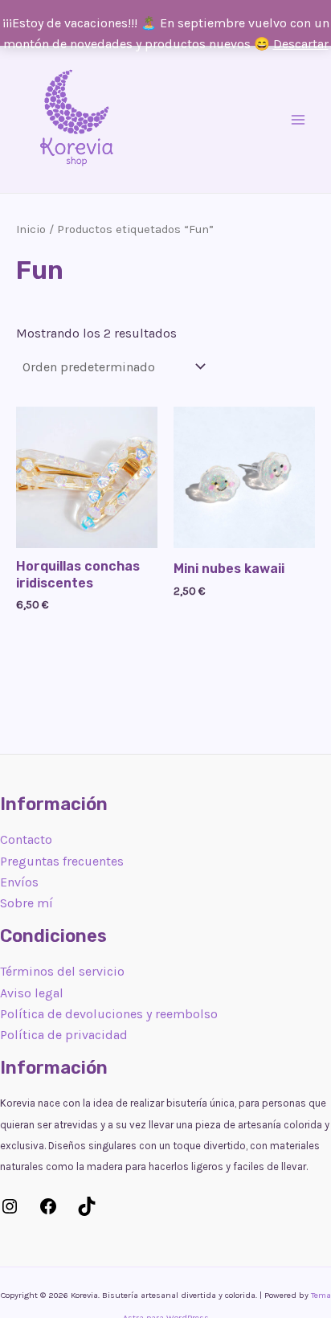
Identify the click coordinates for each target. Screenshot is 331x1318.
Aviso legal (31, 993)
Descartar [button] (301, 43)
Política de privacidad (64, 1034)
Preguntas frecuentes (62, 861)
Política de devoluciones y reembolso (109, 1013)
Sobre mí (26, 903)
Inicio (31, 229)
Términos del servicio (62, 971)
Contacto (26, 839)
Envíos (19, 882)
